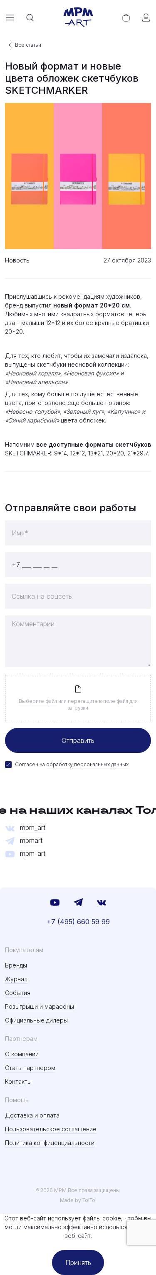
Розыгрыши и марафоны (39, 1006)
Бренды (16, 965)
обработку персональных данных (87, 764)
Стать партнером (30, 1067)
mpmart (31, 841)
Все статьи (28, 45)
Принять (78, 1262)
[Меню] (10, 18)
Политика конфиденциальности (49, 1142)
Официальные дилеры (36, 1020)
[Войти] (146, 18)
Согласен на (72, 764)
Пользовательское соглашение (51, 1128)
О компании (22, 1054)
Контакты (18, 1081)
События (17, 992)
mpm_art (32, 828)
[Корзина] (126, 18)
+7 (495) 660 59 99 (78, 922)
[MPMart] (78, 17)
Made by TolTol (78, 1200)
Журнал (16, 978)
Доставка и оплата (32, 1115)
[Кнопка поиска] (30, 18)
